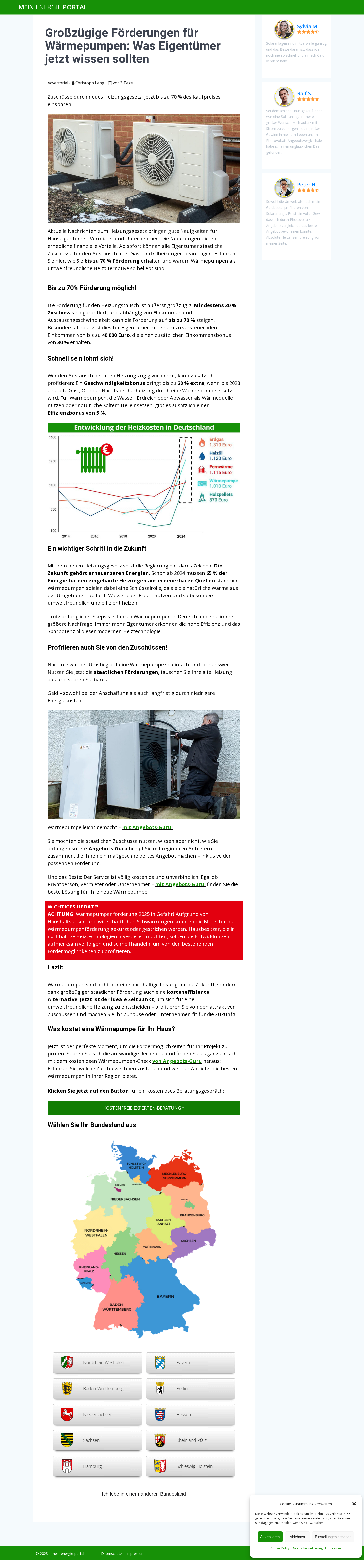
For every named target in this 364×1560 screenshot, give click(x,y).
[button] (354, 1503)
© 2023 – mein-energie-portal (60, 1553)
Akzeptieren (270, 1537)
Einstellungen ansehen (333, 1537)
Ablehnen (297, 1537)
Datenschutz (111, 1553)
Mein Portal (52, 7)
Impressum (333, 1548)
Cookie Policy (280, 1548)
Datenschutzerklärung (307, 1548)
